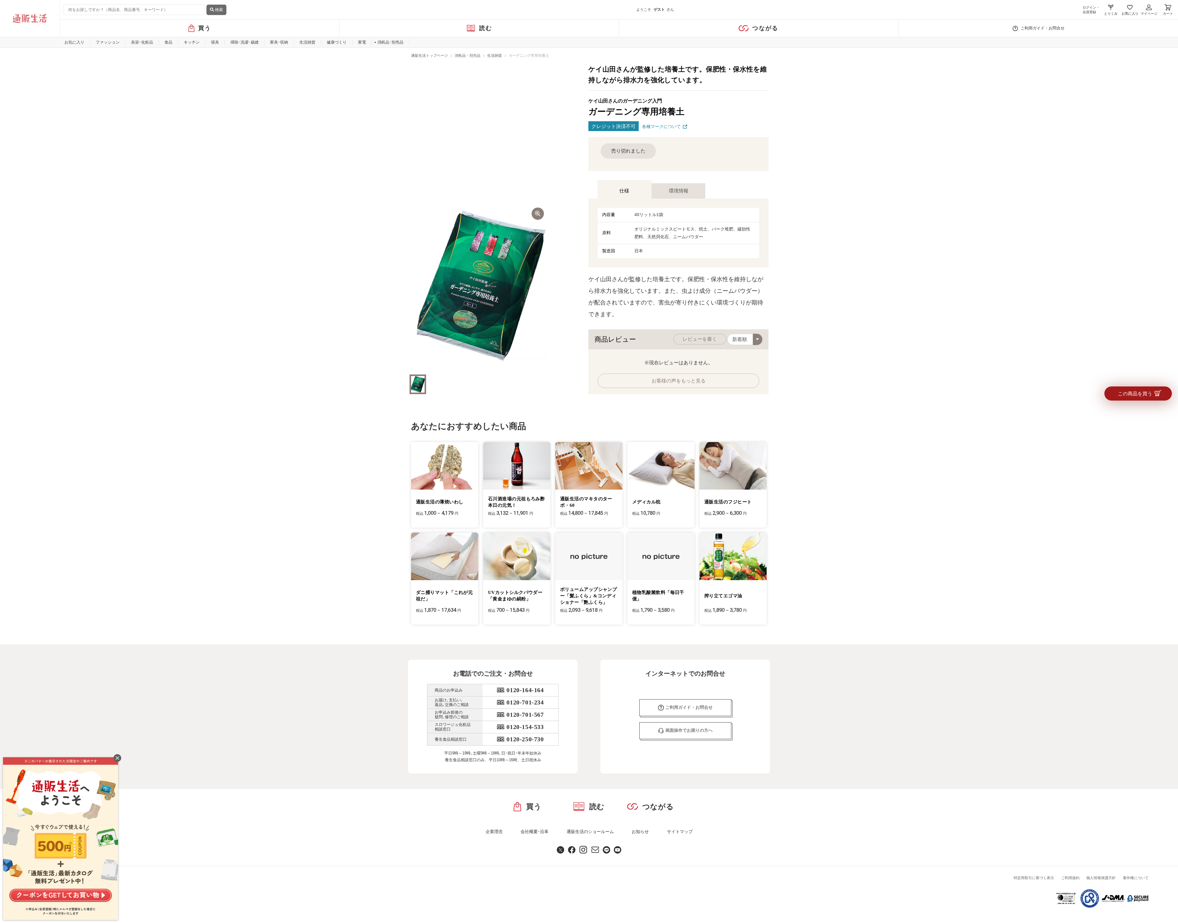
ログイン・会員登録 (1091, 10)
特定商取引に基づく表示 (1034, 878)
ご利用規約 (1070, 878)
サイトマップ (680, 831)
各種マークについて (661, 126)
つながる (765, 28)
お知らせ (640, 831)
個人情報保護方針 (1101, 878)
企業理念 (494, 831)
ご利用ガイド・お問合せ (1042, 28)
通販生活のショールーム (590, 831)
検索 (218, 9)
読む (485, 28)
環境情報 (678, 190)
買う (204, 28)
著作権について (1136, 878)
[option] (481, 285)
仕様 (624, 190)
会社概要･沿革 (535, 831)
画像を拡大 (538, 213)
